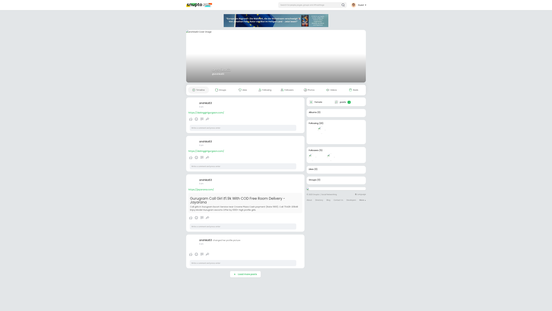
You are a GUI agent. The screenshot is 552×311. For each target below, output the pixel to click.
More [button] (361, 200)
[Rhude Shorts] (321, 138)
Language (361, 194)
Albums (313, 112)
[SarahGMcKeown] (321, 130)
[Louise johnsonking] (312, 138)
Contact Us (338, 200)
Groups (313, 180)
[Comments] (202, 119)
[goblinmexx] (321, 157)
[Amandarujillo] (312, 157)
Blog (328, 200)
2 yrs (201, 106)
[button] (312, 5)
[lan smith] (349, 130)
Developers (351, 200)
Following (313, 123)
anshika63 (221, 69)
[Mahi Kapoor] (349, 157)
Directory (319, 200)
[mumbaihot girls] (330, 157)
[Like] (199, 119)
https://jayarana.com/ (201, 189)
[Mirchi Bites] (340, 130)
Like (190, 119)
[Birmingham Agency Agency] (340, 157)
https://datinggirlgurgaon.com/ (206, 112)
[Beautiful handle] (330, 138)
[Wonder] (196, 119)
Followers (314, 150)
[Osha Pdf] (330, 130)
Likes (311, 169)
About (309, 200)
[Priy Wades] (312, 130)
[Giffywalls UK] (358, 130)
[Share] (207, 119)
